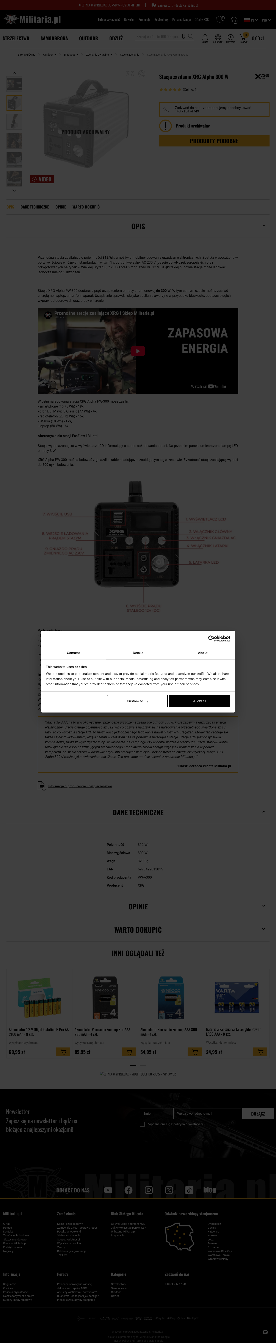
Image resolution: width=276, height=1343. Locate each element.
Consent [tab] (73, 653)
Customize (135, 701)
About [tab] (202, 653)
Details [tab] (138, 653)
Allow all (199, 701)
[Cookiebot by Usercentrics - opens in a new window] (211, 638)
